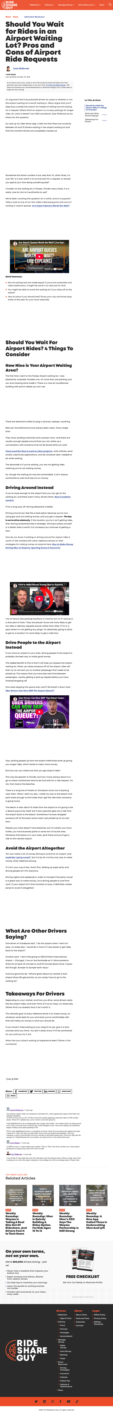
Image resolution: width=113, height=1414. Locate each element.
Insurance (64, 1373)
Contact (80, 1326)
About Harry (81, 1315)
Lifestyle (64, 1377)
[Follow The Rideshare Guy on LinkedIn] (44, 1402)
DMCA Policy (99, 1315)
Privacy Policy (100, 1318)
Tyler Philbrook (21, 69)
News (15, 17)
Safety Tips (65, 1381)
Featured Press (82, 1318)
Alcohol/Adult (66, 1336)
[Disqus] (44, 1133)
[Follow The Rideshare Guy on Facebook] (60, 1402)
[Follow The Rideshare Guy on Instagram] (52, 1402)
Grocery (63, 1329)
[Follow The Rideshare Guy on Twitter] (36, 1402)
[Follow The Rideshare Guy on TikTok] (77, 1402)
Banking (63, 1355)
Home (8, 17)
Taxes (62, 1358)
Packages (64, 1333)
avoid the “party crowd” (18, 857)
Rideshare (62, 1315)
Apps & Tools (65, 1318)
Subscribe (80, 1322)
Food (62, 1325)
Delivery (61, 1322)
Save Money (65, 1351)
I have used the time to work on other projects (29, 451)
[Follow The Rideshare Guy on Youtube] (68, 1402)
